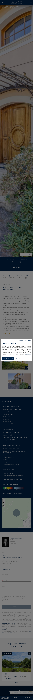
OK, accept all (8, 358)
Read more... (28, 354)
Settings (19, 358)
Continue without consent (24, 340)
